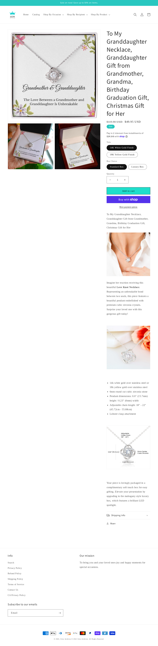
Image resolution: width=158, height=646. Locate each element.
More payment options (128, 207)
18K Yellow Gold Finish (122, 154)
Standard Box (117, 167)
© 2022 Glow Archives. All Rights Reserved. (87, 639)
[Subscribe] (59, 613)
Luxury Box (137, 167)
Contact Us (13, 590)
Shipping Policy (15, 579)
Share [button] (113, 523)
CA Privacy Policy (16, 595)
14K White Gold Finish (122, 148)
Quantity (110, 174)
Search (11, 563)
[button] (53, 14)
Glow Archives (65, 639)
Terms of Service (16, 584)
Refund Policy (14, 573)
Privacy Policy (15, 568)
